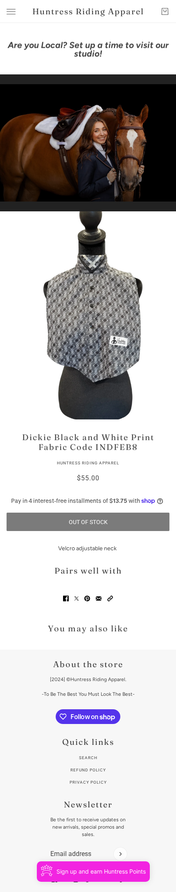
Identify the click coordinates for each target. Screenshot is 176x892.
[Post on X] (76, 598)
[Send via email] (98, 598)
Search (88, 757)
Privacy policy (88, 782)
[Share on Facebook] (65, 598)
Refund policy (88, 770)
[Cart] (164, 11)
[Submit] (120, 854)
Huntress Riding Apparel (88, 463)
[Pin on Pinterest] (87, 598)
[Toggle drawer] (11, 11)
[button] (110, 598)
